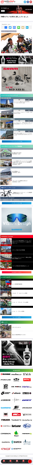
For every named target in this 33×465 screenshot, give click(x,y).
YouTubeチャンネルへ (17, 272)
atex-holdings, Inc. (15, 456)
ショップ (17, 462)
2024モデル (27, 199)
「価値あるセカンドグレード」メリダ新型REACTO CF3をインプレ (22, 193)
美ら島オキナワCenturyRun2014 (9, 31)
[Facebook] (14, 27)
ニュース (4, 462)
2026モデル (5, 199)
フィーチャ (10, 462)
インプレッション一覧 (17, 203)
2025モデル (16, 199)
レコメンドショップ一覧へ (17, 141)
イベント (23, 462)
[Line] (18, 27)
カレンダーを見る (17, 317)
